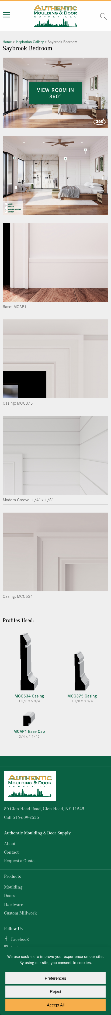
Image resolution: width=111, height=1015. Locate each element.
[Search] (103, 16)
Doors (9, 895)
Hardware (13, 904)
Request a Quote (19, 860)
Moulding (13, 887)
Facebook (20, 939)
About (9, 843)
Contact (11, 852)
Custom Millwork (20, 913)
